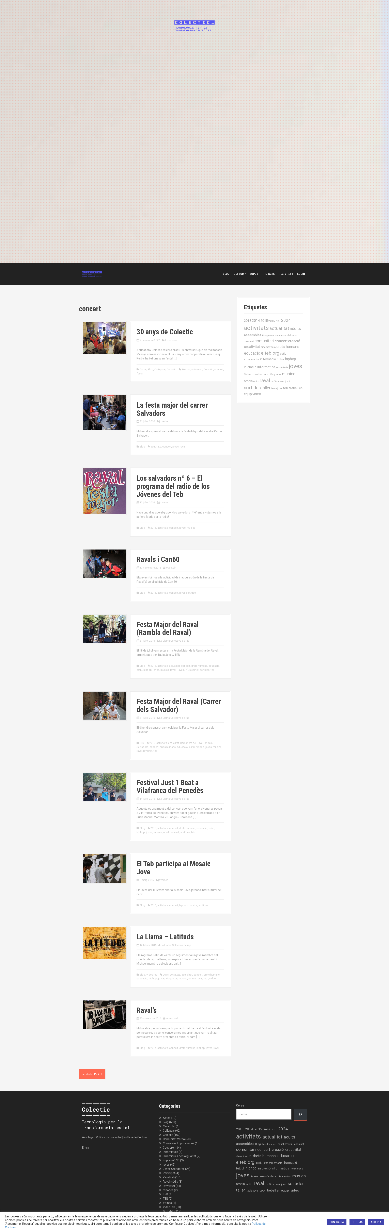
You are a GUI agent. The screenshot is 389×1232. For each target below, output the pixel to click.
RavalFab (169, 1177)
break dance (275, 335)
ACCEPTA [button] (376, 1221)
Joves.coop (171, 340)
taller (265, 387)
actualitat (174, 665)
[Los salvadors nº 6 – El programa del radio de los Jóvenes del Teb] (104, 491)
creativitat (252, 347)
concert (218, 369)
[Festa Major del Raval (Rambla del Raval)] (104, 628)
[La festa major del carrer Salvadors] (104, 412)
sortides (191, 592)
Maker (247, 374)
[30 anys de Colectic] (104, 337)
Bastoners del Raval (191, 742)
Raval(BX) (182, 669)
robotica (168, 1190)
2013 (247, 321)
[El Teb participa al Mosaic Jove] (104, 868)
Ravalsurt (169, 1185)
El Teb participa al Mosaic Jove (174, 868)
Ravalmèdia (170, 1181)
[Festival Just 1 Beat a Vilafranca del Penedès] (104, 786)
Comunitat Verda (174, 1139)
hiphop (147, 669)
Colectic (171, 369)
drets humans (199, 665)
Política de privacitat (109, 1137)
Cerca (240, 1105)
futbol (280, 359)
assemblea (253, 335)
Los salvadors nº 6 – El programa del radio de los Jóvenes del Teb (173, 486)
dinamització (268, 347)
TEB (142, 742)
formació (269, 359)
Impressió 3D (171, 1160)
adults (295, 328)
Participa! (169, 1173)
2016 (153, 527)
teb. (213, 669)
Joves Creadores (174, 1168)
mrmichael (172, 1018)
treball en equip (278, 1190)
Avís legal (88, 1137)
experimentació (253, 359)
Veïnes (167, 1202)
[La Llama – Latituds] (104, 943)
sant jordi (284, 381)
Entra (85, 1147)
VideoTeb (151, 974)
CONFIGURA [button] (337, 1221)
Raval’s (147, 1010)
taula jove (276, 388)
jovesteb (164, 421)
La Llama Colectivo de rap (174, 640)
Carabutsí (169, 1126)
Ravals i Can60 (158, 559)
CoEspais (160, 369)
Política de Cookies (135, 1137)
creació (294, 341)
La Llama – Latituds (165, 937)
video (212, 978)
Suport (255, 273)
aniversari (196, 369)
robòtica (275, 381)
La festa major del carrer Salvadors (172, 409)
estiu (139, 669)
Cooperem (169, 1147)
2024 (286, 320)
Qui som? (240, 273)
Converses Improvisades (178, 1143)
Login (301, 273)
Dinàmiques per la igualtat (179, 1156)
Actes (143, 369)
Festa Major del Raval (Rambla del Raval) (168, 628)
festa (140, 373)
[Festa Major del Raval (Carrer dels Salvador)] (104, 705)
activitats (156, 446)
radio (256, 381)
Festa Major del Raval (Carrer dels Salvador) (179, 705)
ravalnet (194, 669)
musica (191, 527)
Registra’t (286, 273)
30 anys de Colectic (165, 332)
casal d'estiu (289, 335)
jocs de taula (282, 367)
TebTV (171, 1211)
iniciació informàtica (259, 367)
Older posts (92, 1074)
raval (182, 446)
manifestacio (260, 374)
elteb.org (270, 353)
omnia (192, 978)
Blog (226, 273)
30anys (186, 369)
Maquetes (171, 978)
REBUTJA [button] (357, 1221)
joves (175, 446)
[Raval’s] (104, 1014)
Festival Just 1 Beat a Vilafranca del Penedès (170, 786)
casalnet (249, 341)
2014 (153, 1047)
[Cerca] (300, 1114)
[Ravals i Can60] (104, 563)
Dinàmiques (170, 1151)
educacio (213, 665)
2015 (153, 592)
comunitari (264, 340)
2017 (278, 321)
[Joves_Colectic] (92, 273)
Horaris (269, 273)
